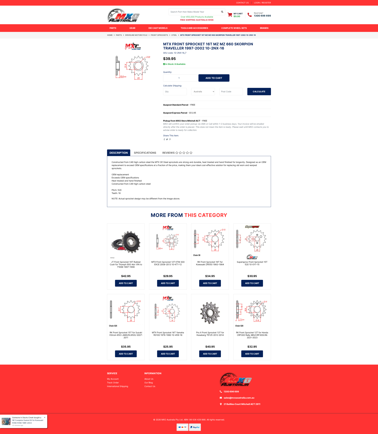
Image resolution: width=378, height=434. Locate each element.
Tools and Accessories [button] (194, 28)
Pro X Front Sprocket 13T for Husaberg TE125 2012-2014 (210, 333)
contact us (242, 2)
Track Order (113, 382)
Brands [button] (264, 28)
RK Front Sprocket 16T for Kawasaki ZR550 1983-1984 (210, 263)
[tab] (118, 152)
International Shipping (117, 386)
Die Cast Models (158, 28)
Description (119, 152)
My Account (113, 379)
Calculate (259, 91)
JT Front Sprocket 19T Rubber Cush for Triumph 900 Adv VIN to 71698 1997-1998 (126, 264)
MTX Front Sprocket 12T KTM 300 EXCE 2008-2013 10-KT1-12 (168, 263)
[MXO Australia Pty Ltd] (123, 14)
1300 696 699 (262, 15)
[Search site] (222, 11)
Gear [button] (132, 28)
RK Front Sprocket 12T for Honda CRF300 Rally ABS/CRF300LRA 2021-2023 (252, 335)
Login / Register (262, 2)
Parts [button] (113, 28)
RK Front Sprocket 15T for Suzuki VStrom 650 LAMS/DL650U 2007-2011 (126, 335)
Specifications (145, 152)
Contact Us (149, 386)
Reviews (168, 152)
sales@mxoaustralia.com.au (239, 397)
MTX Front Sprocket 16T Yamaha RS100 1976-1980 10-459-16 (168, 333)
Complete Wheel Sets (234, 28)
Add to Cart (214, 77)
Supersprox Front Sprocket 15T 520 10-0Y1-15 (252, 263)
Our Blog (148, 382)
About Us (148, 379)
